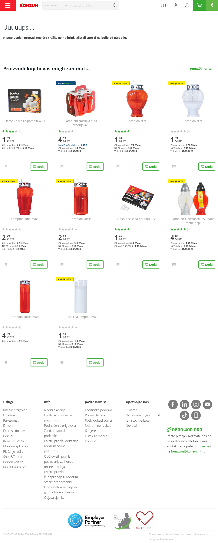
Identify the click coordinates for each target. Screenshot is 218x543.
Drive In (8, 425)
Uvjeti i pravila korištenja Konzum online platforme (61, 446)
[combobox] (55, 5)
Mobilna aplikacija (15, 446)
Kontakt (90, 441)
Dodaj (40, 167)
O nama (131, 410)
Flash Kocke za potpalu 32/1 (137, 219)
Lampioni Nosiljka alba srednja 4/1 (81, 123)
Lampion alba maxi (24, 219)
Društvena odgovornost (143, 415)
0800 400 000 (186, 429)
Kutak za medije (96, 436)
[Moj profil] (187, 5)
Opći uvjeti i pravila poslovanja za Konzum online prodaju (60, 461)
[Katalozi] (163, 5)
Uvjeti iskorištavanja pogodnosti (58, 417)
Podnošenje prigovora (60, 425)
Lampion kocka (81, 219)
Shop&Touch (12, 456)
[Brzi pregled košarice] (212, 5)
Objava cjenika (54, 497)
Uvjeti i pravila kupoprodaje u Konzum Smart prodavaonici (61, 477)
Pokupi (8, 436)
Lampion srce (137, 121)
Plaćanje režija (13, 451)
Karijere (90, 430)
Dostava (9, 415)
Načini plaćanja (54, 410)
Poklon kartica (13, 462)
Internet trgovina (15, 410)
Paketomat (11, 420)
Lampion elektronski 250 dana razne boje (193, 221)
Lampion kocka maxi (24, 317)
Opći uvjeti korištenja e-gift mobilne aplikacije (60, 489)
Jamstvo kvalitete (137, 420)
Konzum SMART (14, 441)
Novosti (131, 425)
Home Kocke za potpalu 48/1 (25, 121)
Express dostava (14, 430)
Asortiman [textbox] (50, 5)
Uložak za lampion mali (81, 317)
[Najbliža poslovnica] (175, 5)
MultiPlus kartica (14, 467)
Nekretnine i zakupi (98, 425)
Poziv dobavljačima (98, 420)
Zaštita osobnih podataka (55, 433)
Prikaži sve (199, 69)
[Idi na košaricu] (199, 5)
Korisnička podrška (98, 410)
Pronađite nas (95, 415)
